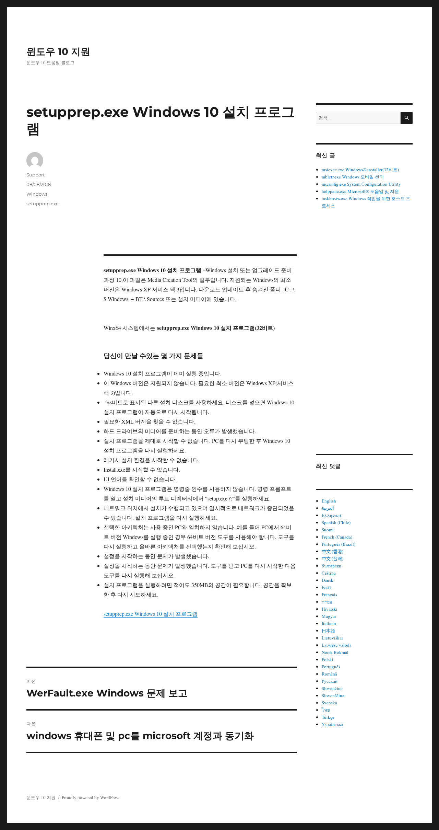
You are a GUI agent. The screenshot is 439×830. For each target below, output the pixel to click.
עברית (327, 602)
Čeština (329, 573)
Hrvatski (329, 609)
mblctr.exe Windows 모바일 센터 (353, 177)
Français (329, 594)
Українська (332, 724)
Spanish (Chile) (336, 522)
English (329, 501)
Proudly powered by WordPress (90, 797)
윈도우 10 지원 (58, 51)
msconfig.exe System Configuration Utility (361, 184)
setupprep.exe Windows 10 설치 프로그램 (151, 613)
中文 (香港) (332, 551)
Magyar (329, 616)
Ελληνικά (331, 515)
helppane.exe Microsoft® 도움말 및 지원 (360, 191)
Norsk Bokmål (335, 652)
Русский (329, 681)
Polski (327, 659)
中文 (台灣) (332, 558)
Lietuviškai (332, 638)
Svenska (329, 703)
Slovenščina (333, 695)
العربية (328, 508)
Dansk (327, 580)
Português (331, 667)
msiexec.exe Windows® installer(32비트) (360, 169)
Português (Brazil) (338, 544)
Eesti (326, 587)
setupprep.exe (42, 203)
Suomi (328, 530)
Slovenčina (332, 688)
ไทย (326, 710)
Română (329, 674)
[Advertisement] (201, 203)
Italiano (329, 623)
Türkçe (328, 717)
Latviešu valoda (337, 645)
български (331, 566)
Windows (36, 194)
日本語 (328, 630)
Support (35, 174)
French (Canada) (337, 537)
